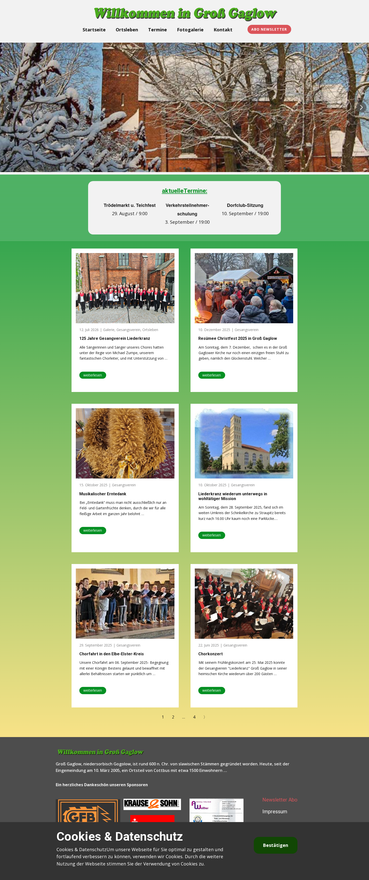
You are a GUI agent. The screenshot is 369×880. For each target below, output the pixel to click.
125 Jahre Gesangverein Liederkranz (114, 338)
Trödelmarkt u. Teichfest (130, 205)
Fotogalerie (190, 30)
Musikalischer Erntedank (102, 494)
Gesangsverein (128, 329)
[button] (8, 107)
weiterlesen (92, 375)
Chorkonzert (210, 654)
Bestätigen (275, 845)
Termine (157, 30)
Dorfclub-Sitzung (245, 205)
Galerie (108, 329)
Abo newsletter (269, 29)
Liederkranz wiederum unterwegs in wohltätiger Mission (232, 496)
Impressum (274, 812)
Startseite (94, 30)
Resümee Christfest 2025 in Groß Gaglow (237, 338)
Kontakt (223, 30)
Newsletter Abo (279, 800)
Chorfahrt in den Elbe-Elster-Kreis (111, 654)
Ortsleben (127, 30)
